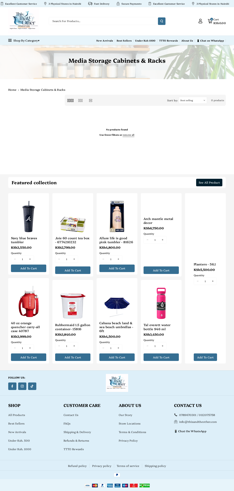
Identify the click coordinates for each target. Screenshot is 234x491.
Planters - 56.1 (205, 264)
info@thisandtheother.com (198, 421)
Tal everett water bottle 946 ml (157, 327)
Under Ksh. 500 (19, 440)
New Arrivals (17, 432)
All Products (16, 415)
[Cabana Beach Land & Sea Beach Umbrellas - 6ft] (117, 298)
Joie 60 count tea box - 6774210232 (72, 240)
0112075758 (207, 415)
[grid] (70, 100)
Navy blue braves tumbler (24, 240)
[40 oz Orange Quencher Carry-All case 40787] (28, 298)
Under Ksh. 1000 (19, 449)
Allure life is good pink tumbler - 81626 (116, 240)
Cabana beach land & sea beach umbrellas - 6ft (116, 327)
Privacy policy (101, 466)
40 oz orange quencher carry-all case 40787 (25, 327)
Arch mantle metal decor (158, 221)
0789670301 (187, 415)
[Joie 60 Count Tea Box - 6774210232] (72, 213)
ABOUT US (130, 405)
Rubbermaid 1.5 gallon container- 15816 (72, 327)
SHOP (14, 405)
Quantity (16, 253)
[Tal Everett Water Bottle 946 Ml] (161, 300)
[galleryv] (80, 100)
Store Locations (130, 423)
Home (12, 89)
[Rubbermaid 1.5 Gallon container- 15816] (72, 300)
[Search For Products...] (161, 21)
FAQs (67, 423)
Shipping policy (155, 466)
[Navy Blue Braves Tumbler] (28, 213)
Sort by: (172, 100)
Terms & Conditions (132, 432)
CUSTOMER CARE (82, 405)
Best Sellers (16, 423)
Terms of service (128, 466)
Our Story (125, 415)
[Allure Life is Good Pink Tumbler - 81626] (117, 213)
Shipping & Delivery (77, 432)
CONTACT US (188, 405)
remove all (128, 134)
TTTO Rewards (74, 449)
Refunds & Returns (76, 440)
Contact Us (71, 415)
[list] (91, 100)
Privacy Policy (128, 440)
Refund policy (77, 466)
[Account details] (200, 21)
